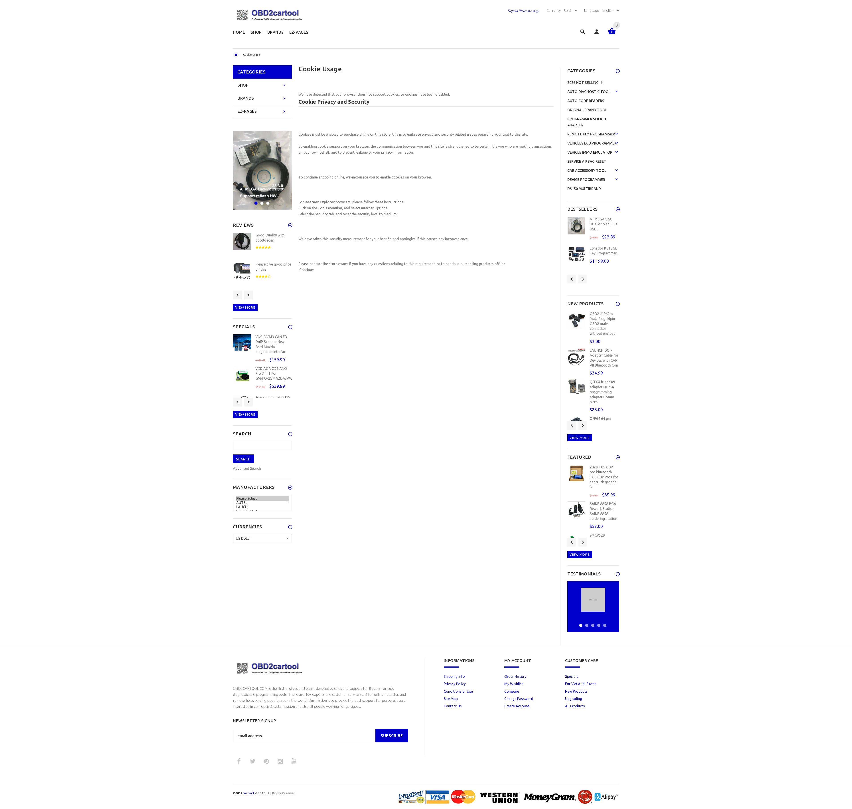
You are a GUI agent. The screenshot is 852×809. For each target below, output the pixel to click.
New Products (576, 691)
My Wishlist (513, 684)
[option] (262, 170)
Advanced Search (247, 468)
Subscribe (392, 736)
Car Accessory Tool (586, 171)
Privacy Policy (455, 684)
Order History (515, 676)
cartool (243, 793)
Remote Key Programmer (591, 134)
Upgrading (573, 699)
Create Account (516, 706)
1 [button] (255, 200)
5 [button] (604, 622)
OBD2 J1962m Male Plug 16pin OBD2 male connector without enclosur (603, 324)
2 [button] (261, 200)
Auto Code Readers (585, 101)
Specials (571, 676)
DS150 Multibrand (584, 189)
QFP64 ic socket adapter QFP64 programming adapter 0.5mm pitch (602, 392)
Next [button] (248, 295)
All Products (575, 706)
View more (245, 307)
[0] (612, 34)
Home (236, 55)
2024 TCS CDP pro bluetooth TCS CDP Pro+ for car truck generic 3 (604, 477)
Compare (511, 691)
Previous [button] (237, 295)
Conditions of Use (458, 691)
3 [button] (267, 200)
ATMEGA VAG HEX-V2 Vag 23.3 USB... (603, 224)
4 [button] (598, 622)
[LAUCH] (262, 507)
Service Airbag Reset (586, 161)
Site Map (451, 699)
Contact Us (453, 706)
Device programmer (586, 180)
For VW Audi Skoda (581, 684)
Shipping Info (454, 676)
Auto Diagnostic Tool (589, 92)
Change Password (518, 699)
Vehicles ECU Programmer (592, 143)
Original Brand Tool (587, 110)
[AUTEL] (262, 503)
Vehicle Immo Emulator (589, 152)
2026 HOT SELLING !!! (584, 83)
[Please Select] (262, 498)
